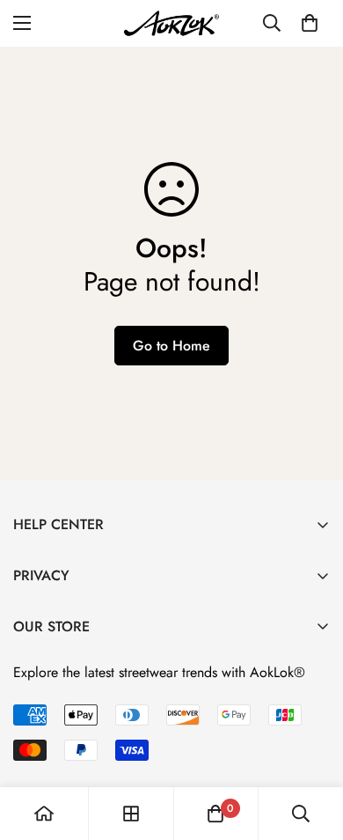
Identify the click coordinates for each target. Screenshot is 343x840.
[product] (44, 813)
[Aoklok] (171, 23)
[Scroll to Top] (311, 746)
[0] (309, 23)
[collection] (131, 813)
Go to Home (171, 345)
